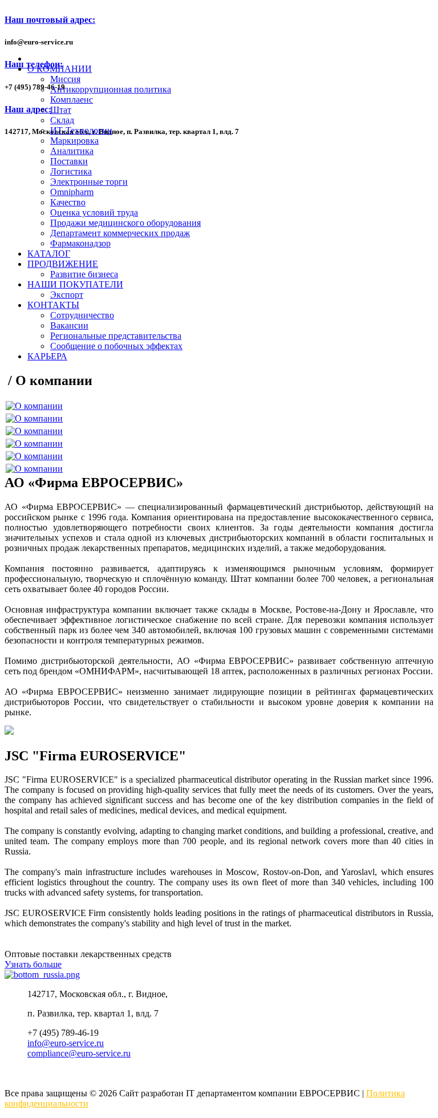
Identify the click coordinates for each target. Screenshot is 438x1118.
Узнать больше (33, 964)
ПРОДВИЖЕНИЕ (62, 264)
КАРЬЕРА (47, 356)
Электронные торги (89, 182)
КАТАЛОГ (48, 253)
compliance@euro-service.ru (79, 1053)
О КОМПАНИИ (59, 69)
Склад (62, 120)
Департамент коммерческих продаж (120, 233)
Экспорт (66, 294)
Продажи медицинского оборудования (125, 223)
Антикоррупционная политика (110, 89)
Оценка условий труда (94, 212)
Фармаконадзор (80, 243)
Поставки (69, 161)
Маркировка (74, 140)
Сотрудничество (82, 315)
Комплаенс (71, 99)
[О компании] (34, 406)
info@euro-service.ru (65, 1043)
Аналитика (72, 151)
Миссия (65, 79)
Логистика (71, 171)
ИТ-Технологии (81, 130)
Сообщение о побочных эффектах (116, 346)
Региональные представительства (115, 336)
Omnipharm (72, 192)
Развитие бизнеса (84, 274)
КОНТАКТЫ (53, 305)
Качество (68, 202)
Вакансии (69, 325)
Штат (60, 110)
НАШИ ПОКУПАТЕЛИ (75, 284)
